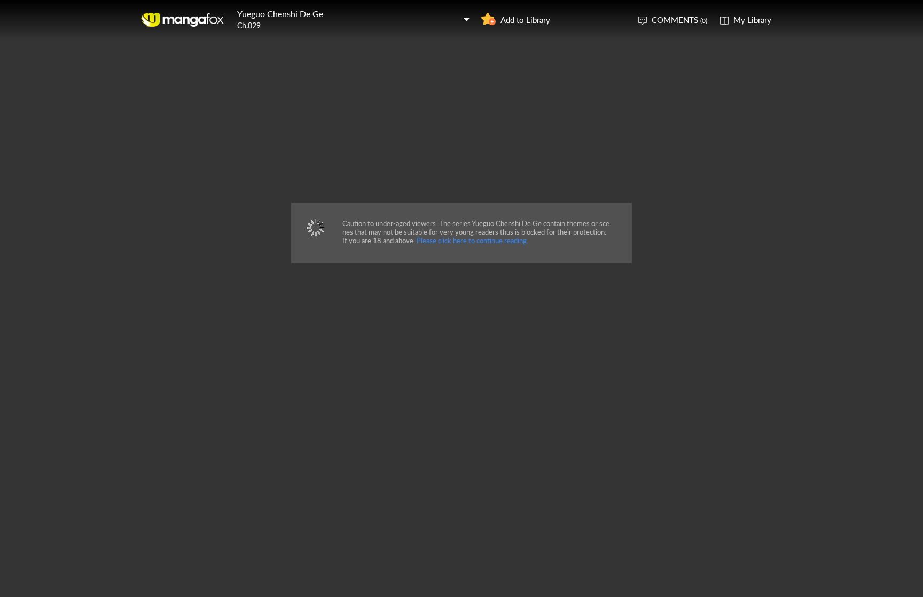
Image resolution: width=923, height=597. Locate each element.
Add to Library (525, 20)
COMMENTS (679, 20)
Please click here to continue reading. (472, 240)
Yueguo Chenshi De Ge (280, 14)
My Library (752, 20)
